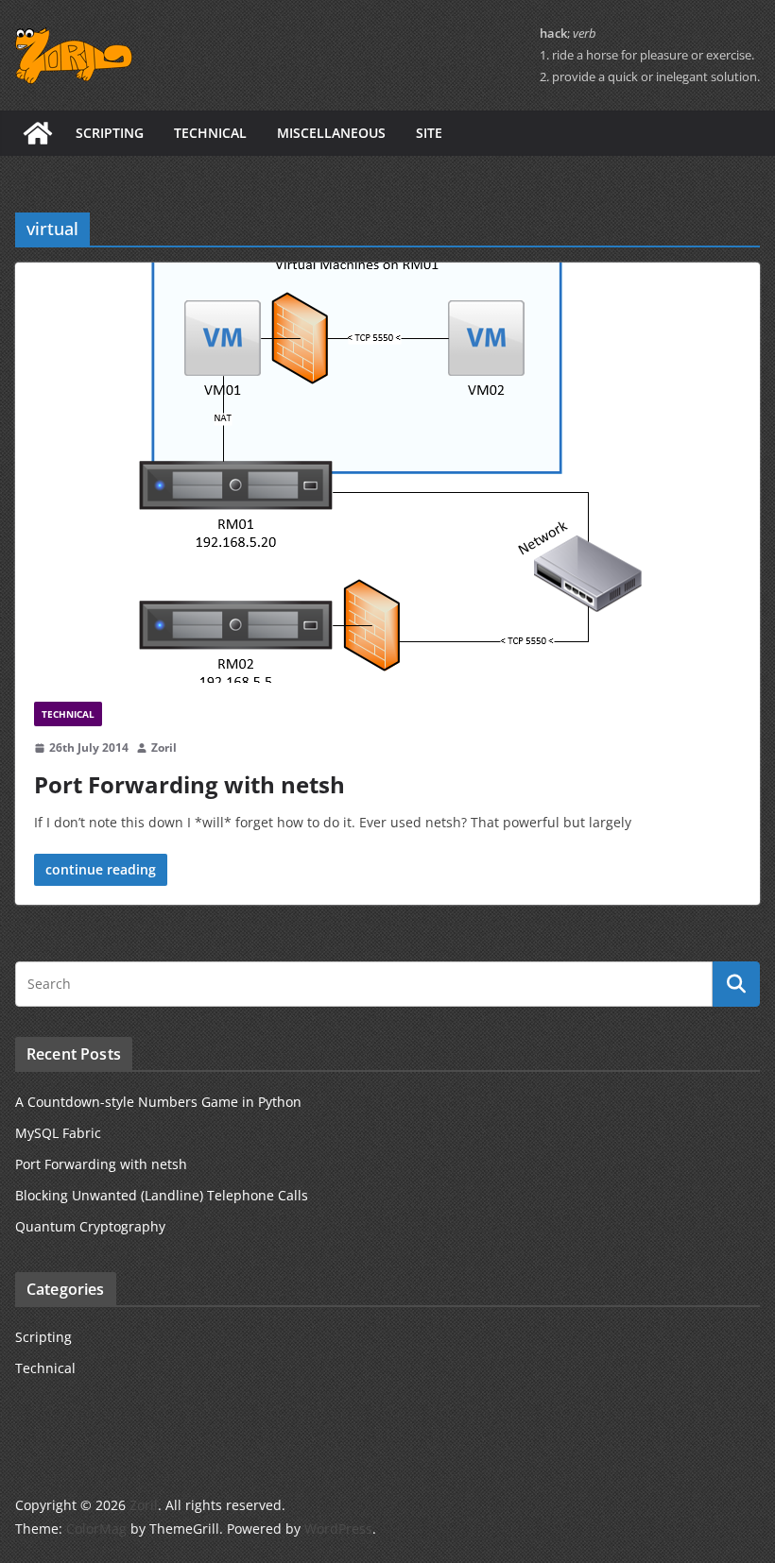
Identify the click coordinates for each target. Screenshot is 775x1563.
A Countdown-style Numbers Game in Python (158, 1102)
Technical (210, 133)
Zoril (164, 747)
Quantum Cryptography (90, 1226)
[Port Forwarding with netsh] (387, 473)
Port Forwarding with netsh (189, 784)
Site (429, 133)
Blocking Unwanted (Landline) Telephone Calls (161, 1195)
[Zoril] (37, 133)
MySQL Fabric (58, 1133)
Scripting (110, 133)
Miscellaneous (331, 133)
